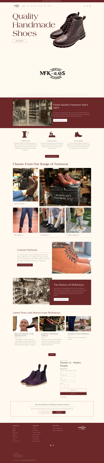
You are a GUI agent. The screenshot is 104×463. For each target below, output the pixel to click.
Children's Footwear (72, 235)
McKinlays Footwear (19, 460)
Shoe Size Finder (16, 441)
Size (61, 372)
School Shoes (44, 235)
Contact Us (15, 436)
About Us (15, 434)
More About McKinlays (60, 120)
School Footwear (36, 439)
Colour (61, 378)
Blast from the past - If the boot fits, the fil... (24, 335)
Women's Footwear (19, 203)
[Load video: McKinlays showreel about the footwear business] (52, 73)
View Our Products (45, 412)
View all (52, 354)
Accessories (35, 430)
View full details (63, 397)
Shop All (34, 428)
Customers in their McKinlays (78, 334)
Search (14, 428)
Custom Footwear (36, 434)
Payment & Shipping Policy (58, 430)
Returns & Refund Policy (57, 428)
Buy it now (73, 393)
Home (14, 430)
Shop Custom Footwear (59, 412)
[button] (28, 6)
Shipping (66, 370)
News (14, 439)
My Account (15, 432)
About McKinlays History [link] (61, 299)
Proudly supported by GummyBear (29, 460)
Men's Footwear (18, 235)
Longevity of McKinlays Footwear (49, 335)
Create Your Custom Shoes (25, 264)
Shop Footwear (19, 41)
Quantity (61, 383)
